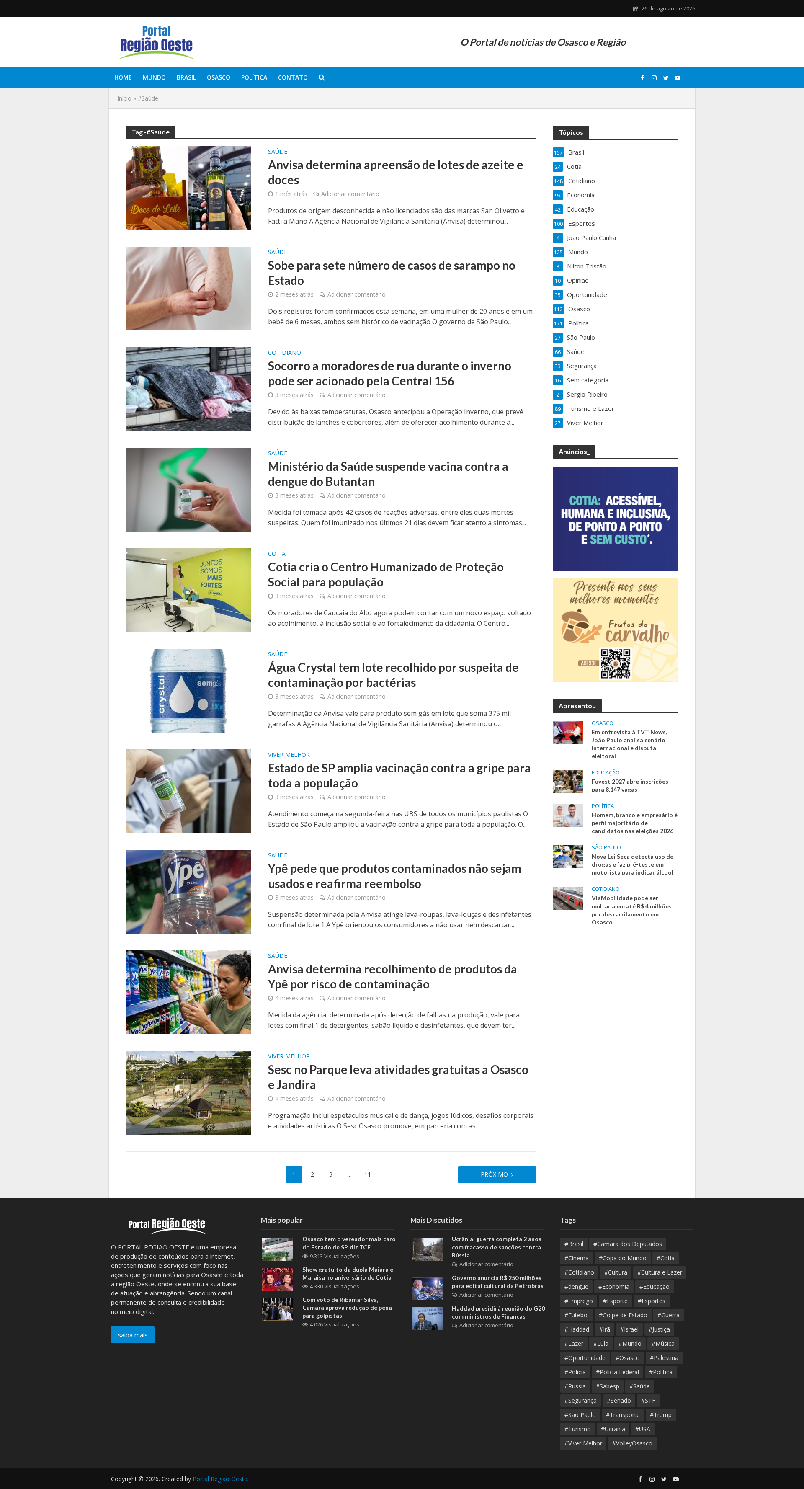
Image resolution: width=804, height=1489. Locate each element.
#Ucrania (613, 1429)
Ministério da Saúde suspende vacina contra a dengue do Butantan (388, 473)
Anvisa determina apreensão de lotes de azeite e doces (395, 172)
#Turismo (577, 1429)
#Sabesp (607, 1386)
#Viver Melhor (583, 1443)
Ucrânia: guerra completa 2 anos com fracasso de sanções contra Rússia (496, 1246)
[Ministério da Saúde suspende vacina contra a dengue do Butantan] (188, 488)
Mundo (154, 77)
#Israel (629, 1329)
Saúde (277, 152)
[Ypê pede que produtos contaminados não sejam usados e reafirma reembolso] (188, 890)
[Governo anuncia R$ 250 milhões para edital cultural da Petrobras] (427, 1287)
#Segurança (580, 1400)
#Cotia (666, 1258)
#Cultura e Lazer (659, 1272)
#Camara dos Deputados (627, 1244)
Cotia (277, 554)
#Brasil (573, 1244)
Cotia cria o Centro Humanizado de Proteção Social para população (386, 574)
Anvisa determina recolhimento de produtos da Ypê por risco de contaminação (392, 976)
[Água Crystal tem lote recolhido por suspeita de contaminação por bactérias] (188, 689)
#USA (642, 1429)
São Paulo (606, 847)
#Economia (613, 1286)
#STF (648, 1400)
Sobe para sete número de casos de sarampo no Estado (391, 272)
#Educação (654, 1286)
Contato (293, 77)
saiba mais (133, 1335)
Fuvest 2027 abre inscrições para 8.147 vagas (630, 785)
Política (254, 77)
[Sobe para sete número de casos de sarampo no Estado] (188, 287)
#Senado (619, 1400)
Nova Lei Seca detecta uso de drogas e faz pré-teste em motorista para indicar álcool (632, 864)
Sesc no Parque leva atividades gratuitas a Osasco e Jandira (398, 1077)
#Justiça (659, 1329)
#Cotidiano (579, 1272)
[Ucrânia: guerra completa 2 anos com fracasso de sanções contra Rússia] (427, 1248)
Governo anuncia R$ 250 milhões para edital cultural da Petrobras (498, 1281)
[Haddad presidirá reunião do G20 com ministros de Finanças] (427, 1318)
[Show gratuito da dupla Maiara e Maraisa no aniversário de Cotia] (277, 1279)
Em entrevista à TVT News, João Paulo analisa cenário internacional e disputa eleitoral (629, 743)
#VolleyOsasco (632, 1443)
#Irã (604, 1329)
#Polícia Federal (617, 1372)
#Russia (575, 1386)
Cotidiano (284, 353)
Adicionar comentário (350, 194)
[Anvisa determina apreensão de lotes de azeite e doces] (188, 187)
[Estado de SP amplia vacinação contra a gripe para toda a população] (188, 790)
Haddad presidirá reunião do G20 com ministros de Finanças (498, 1312)
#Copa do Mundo (623, 1258)
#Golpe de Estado (623, 1315)
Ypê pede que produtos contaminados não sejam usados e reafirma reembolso (394, 875)
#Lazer (573, 1343)
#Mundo (630, 1343)
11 (367, 1174)
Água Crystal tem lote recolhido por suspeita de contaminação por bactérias (393, 674)
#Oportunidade (585, 1358)
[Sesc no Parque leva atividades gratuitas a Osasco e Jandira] (188, 1092)
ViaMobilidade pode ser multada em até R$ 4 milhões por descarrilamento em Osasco (632, 909)
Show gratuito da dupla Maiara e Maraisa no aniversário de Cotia (347, 1273)
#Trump (661, 1415)
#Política (661, 1372)
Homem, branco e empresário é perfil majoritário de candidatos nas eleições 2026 (635, 822)
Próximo (494, 1174)
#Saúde (639, 1386)
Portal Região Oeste (220, 1479)
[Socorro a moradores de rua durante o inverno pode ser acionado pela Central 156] (188, 388)
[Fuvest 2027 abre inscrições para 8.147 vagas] (568, 781)
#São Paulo (580, 1415)
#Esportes (651, 1301)
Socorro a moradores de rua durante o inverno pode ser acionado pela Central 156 (389, 373)
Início (124, 98)
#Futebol (576, 1315)
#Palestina (664, 1358)
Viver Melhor (289, 755)
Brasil (186, 77)
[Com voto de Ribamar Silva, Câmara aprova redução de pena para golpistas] (277, 1309)
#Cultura (615, 1272)
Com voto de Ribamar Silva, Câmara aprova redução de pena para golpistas (347, 1307)
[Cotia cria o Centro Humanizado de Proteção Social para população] (188, 589)
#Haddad (576, 1329)
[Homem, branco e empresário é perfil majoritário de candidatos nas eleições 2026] (568, 814)
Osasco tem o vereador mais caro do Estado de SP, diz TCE (349, 1242)
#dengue (576, 1286)
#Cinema (576, 1258)
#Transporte (623, 1415)
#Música (663, 1343)
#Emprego (578, 1301)
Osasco (218, 77)
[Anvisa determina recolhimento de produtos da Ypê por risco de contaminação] (188, 991)
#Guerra (668, 1315)
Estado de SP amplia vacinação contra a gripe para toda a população (399, 775)
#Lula (600, 1343)
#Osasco (628, 1358)
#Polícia (575, 1372)
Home (123, 77)
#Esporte (615, 1301)
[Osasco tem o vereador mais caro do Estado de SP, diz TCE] (277, 1248)
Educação (606, 772)
